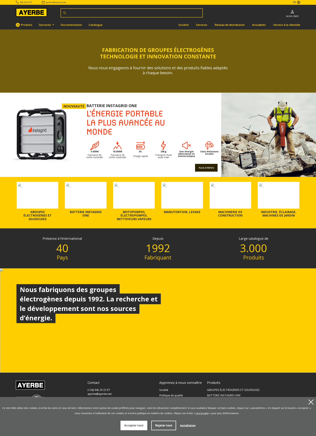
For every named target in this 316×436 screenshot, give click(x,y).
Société (183, 25)
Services (201, 25)
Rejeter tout (163, 425)
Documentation (71, 25)
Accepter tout (134, 425)
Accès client (292, 16)
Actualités (259, 25)
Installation (188, 425)
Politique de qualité (171, 395)
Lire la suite (202, 413)
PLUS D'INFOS (206, 167)
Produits (26, 25)
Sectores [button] (45, 25)
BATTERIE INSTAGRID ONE (86, 214)
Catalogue (96, 25)
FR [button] (294, 2)
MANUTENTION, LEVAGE (182, 212)
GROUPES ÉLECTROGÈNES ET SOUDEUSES (37, 215)
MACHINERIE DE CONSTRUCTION (230, 214)
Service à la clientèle (286, 25)
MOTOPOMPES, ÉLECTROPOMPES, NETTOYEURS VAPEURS (134, 215)
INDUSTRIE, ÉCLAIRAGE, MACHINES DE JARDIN (278, 214)
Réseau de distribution (230, 25)
